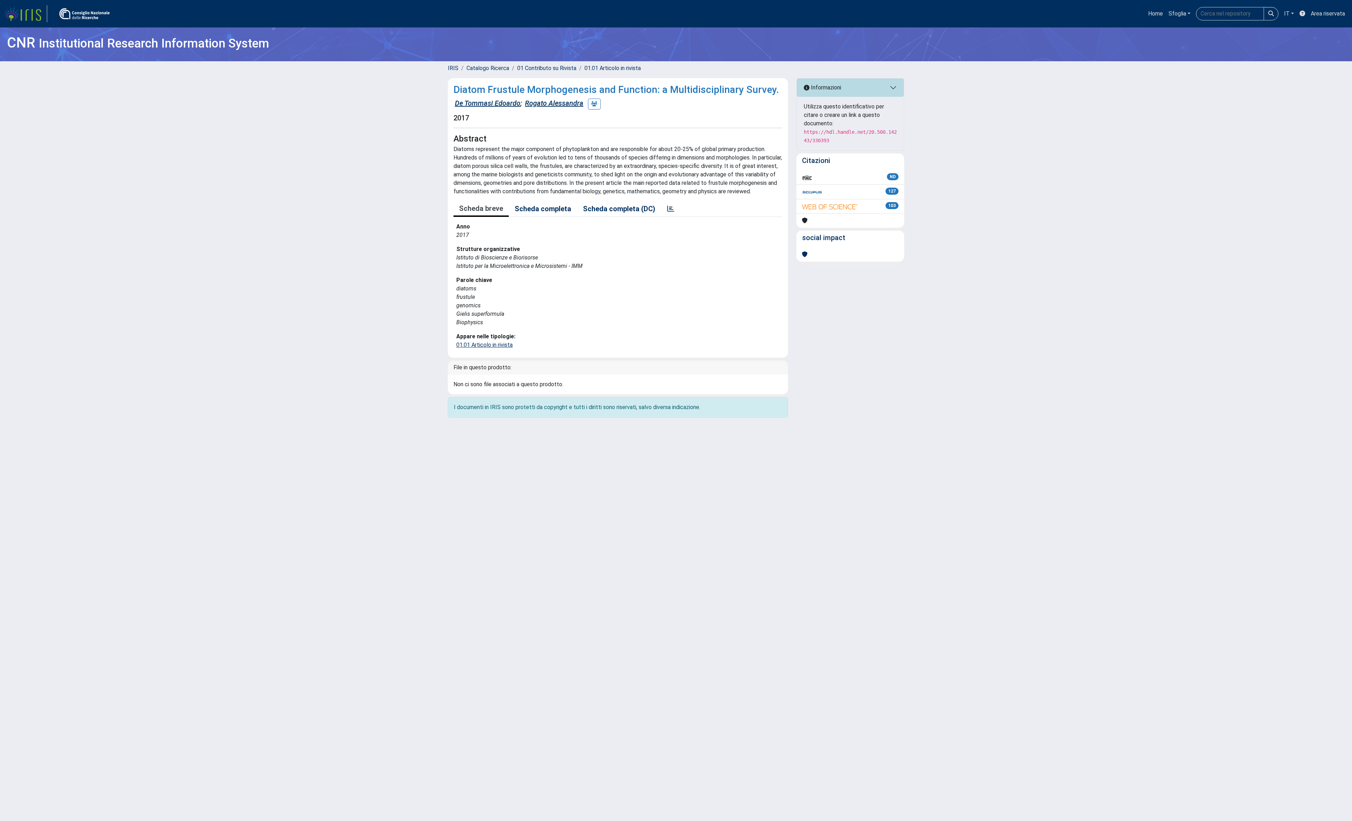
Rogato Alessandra (554, 103)
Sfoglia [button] (1177, 13)
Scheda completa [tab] (543, 209)
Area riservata (1328, 13)
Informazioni (825, 87)
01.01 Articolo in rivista (612, 68)
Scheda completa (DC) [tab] (619, 209)
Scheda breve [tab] (481, 208)
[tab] (670, 208)
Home (1155, 13)
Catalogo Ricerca (488, 68)
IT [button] (1287, 13)
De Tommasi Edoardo (487, 103)
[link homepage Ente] (84, 13)
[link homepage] (25, 13)
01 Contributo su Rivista (546, 68)
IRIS (453, 68)
